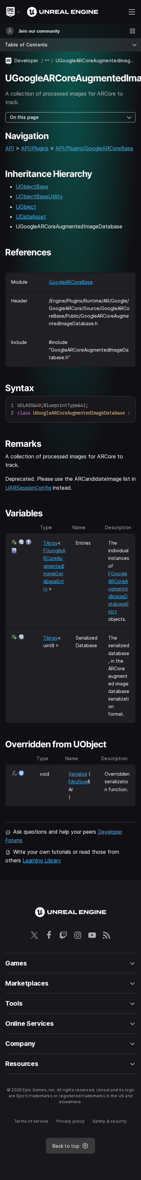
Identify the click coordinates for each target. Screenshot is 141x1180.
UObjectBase (32, 186)
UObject (26, 206)
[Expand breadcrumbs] (47, 60)
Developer (26, 60)
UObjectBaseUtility (39, 196)
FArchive (78, 781)
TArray (50, 543)
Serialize (78, 774)
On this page (24, 117)
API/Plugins (35, 148)
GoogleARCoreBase (71, 282)
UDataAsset (31, 216)
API (9, 148)
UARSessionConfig (28, 487)
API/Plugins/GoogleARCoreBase (94, 148)
